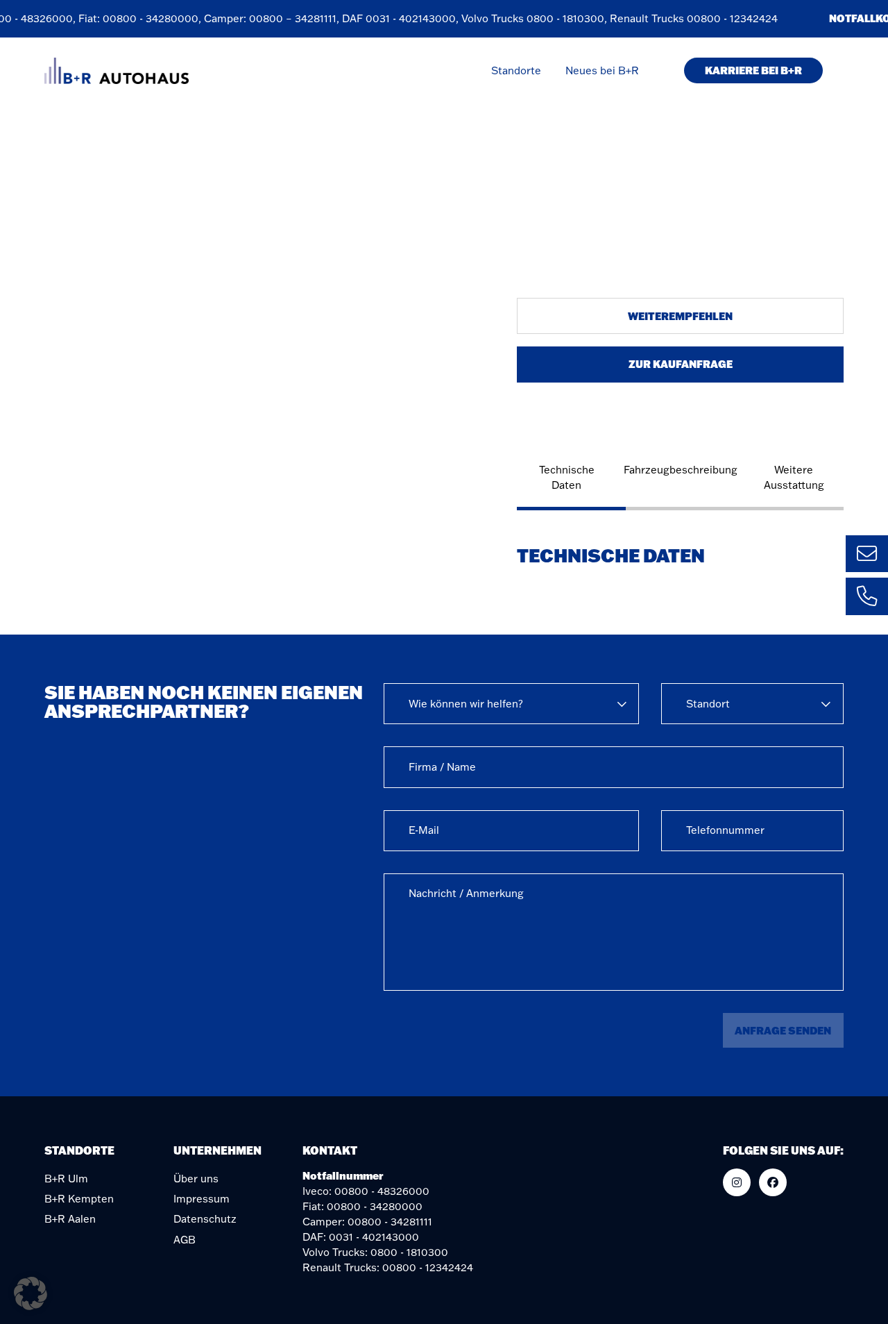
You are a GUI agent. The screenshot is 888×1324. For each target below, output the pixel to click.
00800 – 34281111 (286, 18)
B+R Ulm (66, 1178)
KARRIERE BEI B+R (753, 70)
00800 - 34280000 (144, 18)
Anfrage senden (783, 1030)
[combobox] (511, 703)
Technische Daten (567, 477)
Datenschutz (205, 1218)
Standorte (516, 70)
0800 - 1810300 (559, 18)
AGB (184, 1239)
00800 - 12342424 (726, 18)
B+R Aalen (70, 1218)
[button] (30, 1293)
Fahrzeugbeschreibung (680, 469)
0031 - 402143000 (404, 18)
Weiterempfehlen (680, 316)
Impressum (201, 1198)
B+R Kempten (79, 1198)
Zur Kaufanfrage (681, 364)
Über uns (196, 1178)
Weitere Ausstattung (794, 477)
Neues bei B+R (602, 70)
